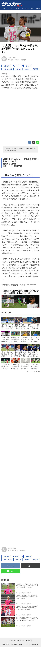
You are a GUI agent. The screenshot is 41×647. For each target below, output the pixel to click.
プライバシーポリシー (16, 640)
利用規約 (29, 640)
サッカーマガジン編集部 (17, 60)
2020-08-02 (12, 58)
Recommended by (31, 371)
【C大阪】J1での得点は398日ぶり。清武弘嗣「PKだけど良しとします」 (20, 48)
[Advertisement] (20, 115)
